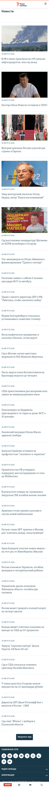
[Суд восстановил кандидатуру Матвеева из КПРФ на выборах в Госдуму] (24, 220)
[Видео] (30, 785)
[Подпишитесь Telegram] (27, 755)
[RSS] (38, 755)
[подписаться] (9, 761)
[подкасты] (19, 785)
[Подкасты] (4, 761)
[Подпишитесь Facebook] (9, 755)
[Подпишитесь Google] (4, 755)
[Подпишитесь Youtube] (21, 755)
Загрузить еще (24, 737)
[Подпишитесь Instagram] (33, 755)
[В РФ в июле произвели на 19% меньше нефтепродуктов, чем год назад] (24, 38)
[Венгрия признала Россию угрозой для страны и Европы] (24, 127)
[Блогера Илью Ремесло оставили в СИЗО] (24, 85)
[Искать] (41, 785)
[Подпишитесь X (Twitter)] (15, 755)
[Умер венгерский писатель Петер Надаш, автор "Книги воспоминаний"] (24, 174)
